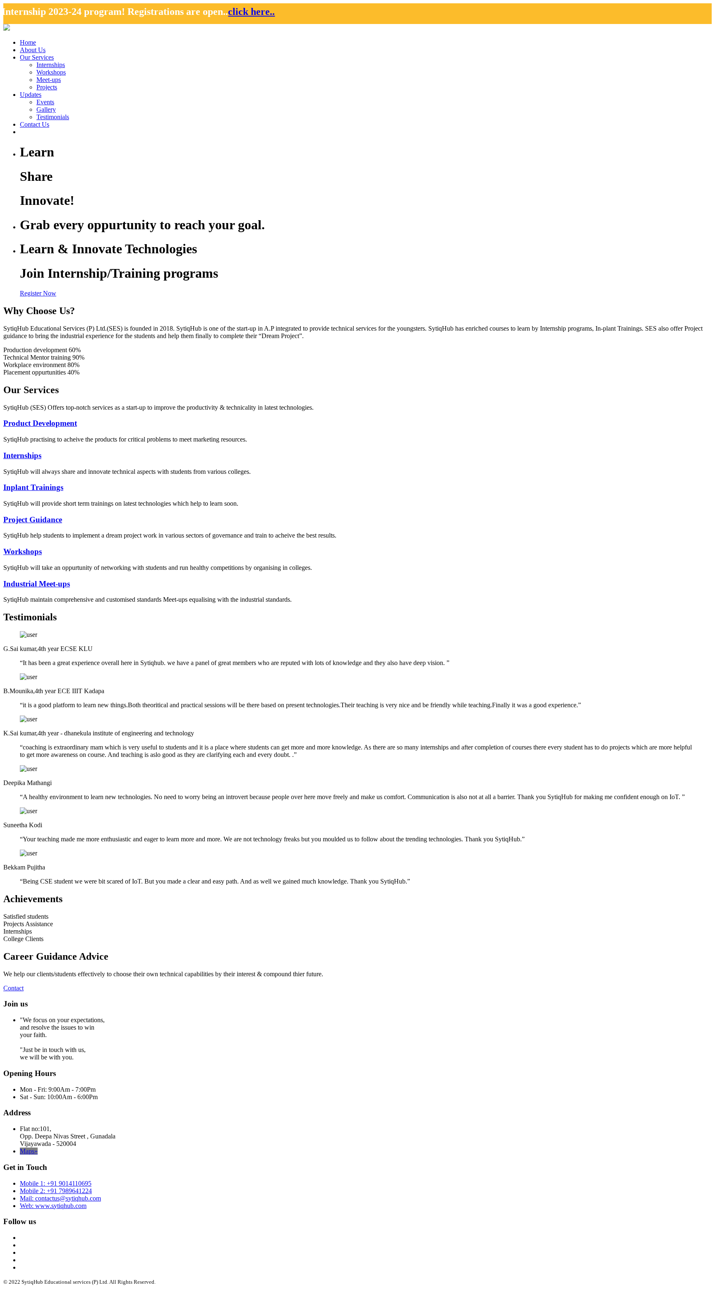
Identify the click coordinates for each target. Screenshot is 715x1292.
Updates (30, 94)
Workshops (51, 72)
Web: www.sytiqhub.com (53, 1205)
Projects (46, 87)
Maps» (29, 1151)
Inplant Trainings (33, 487)
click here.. (188, 11)
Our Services (37, 57)
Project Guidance (32, 519)
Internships (50, 64)
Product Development (40, 423)
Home (28, 42)
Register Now (38, 293)
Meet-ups (48, 79)
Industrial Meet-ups (36, 583)
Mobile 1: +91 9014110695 (55, 1183)
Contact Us (34, 124)
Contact (13, 988)
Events (45, 102)
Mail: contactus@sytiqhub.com (60, 1198)
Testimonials (52, 116)
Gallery (46, 109)
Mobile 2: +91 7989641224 (56, 1190)
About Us (33, 49)
